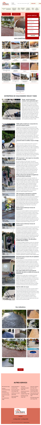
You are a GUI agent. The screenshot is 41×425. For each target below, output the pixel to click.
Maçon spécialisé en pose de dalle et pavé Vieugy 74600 (34, 394)
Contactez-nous (16, 14)
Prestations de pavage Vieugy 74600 (24, 396)
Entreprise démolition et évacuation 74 (28, 9)
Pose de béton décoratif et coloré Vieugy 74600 (34, 398)
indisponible (33, 3)
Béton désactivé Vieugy (6, 386)
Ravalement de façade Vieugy (5, 395)
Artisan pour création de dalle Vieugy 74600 (34, 387)
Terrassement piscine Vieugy (5, 399)
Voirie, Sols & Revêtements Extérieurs (14, 9)
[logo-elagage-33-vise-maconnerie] (6, 3)
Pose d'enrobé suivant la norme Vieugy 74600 (15, 390)
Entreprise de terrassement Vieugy (5, 392)
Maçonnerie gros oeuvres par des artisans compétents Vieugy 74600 (25, 392)
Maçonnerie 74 (4, 9)
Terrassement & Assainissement (8, 9)
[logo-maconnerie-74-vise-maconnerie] (20, 411)
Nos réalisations (6, 14)
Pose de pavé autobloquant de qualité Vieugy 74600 (25, 388)
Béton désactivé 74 (19, 9)
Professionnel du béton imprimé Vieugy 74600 (34, 390)
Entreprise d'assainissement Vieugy (6, 389)
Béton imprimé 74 (33, 9)
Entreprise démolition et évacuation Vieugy (15, 387)
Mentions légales (26, 422)
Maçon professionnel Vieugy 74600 (14, 397)
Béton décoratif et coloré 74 (37, 9)
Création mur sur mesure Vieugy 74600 (15, 394)
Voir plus (20, 369)
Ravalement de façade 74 (23, 9)
